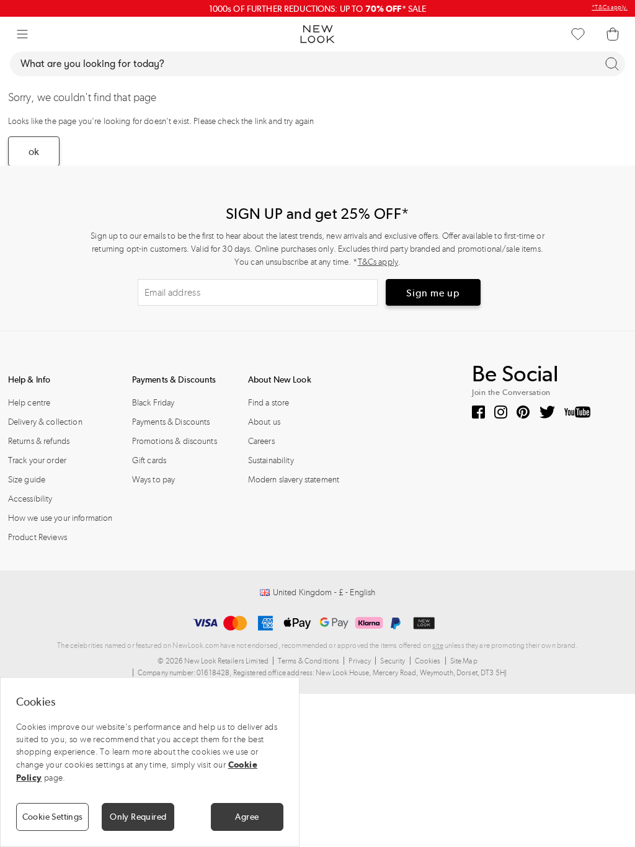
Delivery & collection (45, 422)
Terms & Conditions (309, 661)
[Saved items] (578, 34)
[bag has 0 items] (612, 34)
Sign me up (433, 293)
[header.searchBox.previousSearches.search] (612, 63)
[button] (22, 34)
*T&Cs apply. (610, 7)
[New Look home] (317, 34)
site (437, 645)
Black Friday (153, 402)
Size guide (26, 479)
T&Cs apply (378, 262)
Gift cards (149, 460)
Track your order (37, 460)
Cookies (428, 661)
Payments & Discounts (171, 422)
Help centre (29, 402)
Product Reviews (37, 537)
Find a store (269, 402)
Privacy (360, 661)
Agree (247, 817)
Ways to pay (153, 479)
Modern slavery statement (293, 479)
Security (392, 661)
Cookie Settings (52, 817)
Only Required (138, 817)
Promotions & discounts (174, 441)
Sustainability (271, 460)
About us (264, 422)
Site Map (463, 661)
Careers (261, 441)
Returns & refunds (38, 441)
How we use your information (60, 518)
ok (34, 151)
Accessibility (30, 499)
